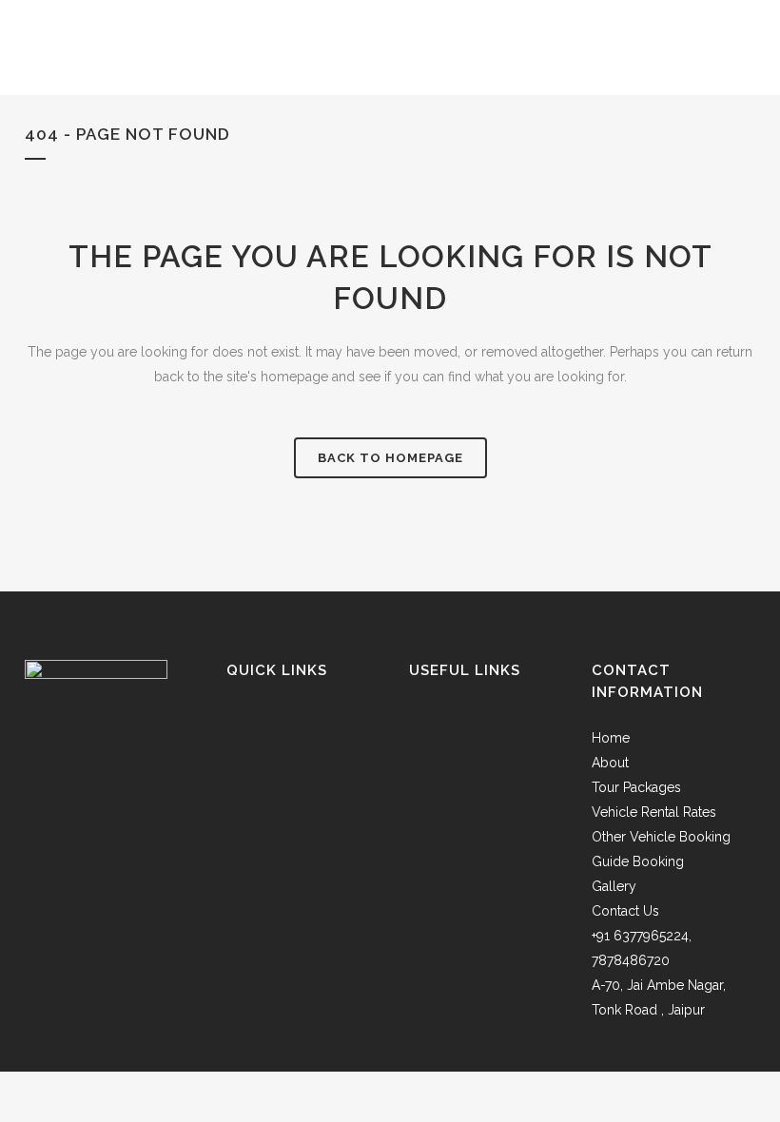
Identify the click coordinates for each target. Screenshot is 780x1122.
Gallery (614, 886)
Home (611, 737)
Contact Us (625, 911)
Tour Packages (636, 787)
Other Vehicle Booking (661, 836)
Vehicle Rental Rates (654, 812)
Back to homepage (390, 458)
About (610, 762)
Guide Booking (638, 861)
